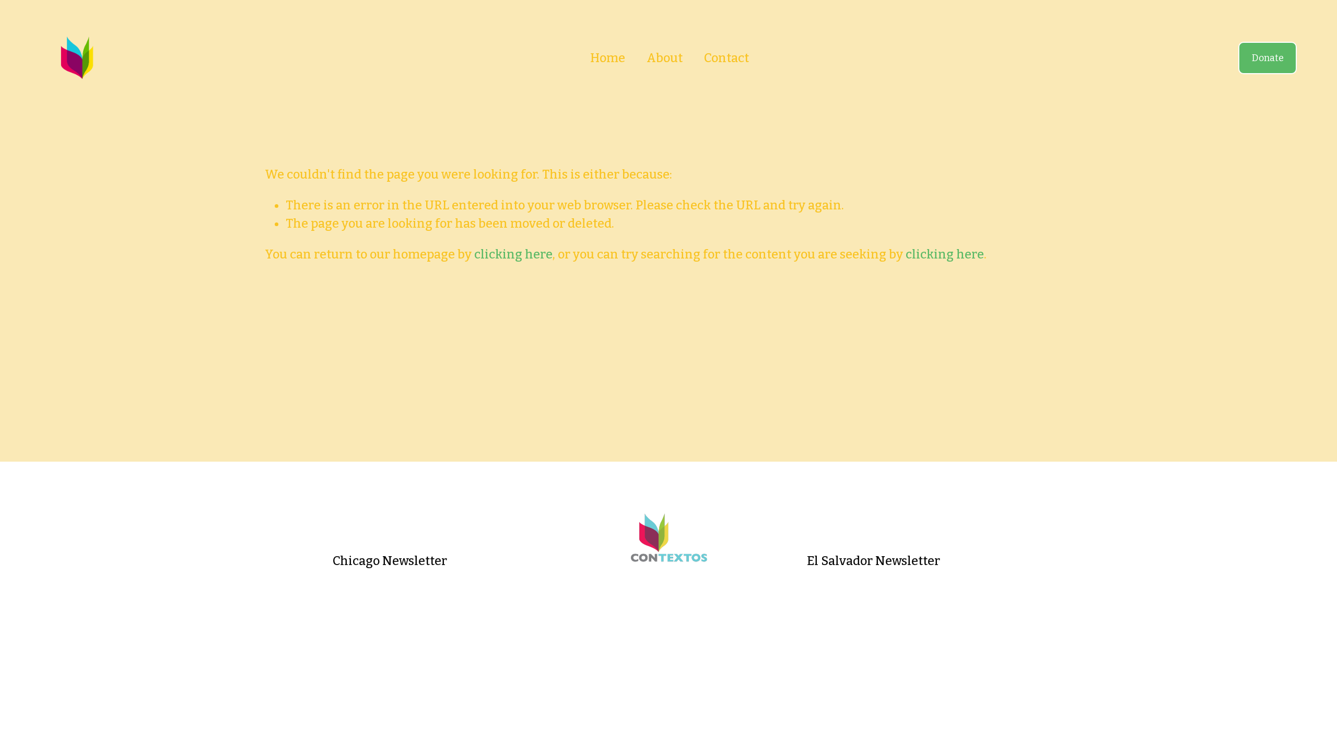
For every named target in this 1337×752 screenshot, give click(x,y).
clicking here (513, 254)
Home (607, 58)
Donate (1268, 58)
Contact (726, 58)
